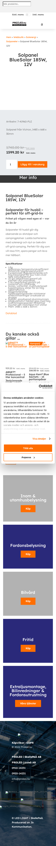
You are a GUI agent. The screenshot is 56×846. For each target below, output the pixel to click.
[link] (19, 23)
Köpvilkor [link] (18, 742)
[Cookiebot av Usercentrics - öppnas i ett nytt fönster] (39, 387)
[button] (42, 24)
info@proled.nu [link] (21, 778)
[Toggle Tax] (28, 14)
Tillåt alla (28, 448)
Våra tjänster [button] (28, 703)
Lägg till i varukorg (32, 164)
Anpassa (26, 457)
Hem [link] (8, 37)
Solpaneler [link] (12, 41)
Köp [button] (28, 554)
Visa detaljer (39, 438)
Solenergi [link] (31, 37)
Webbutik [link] (19, 37)
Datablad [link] (11, 313)
